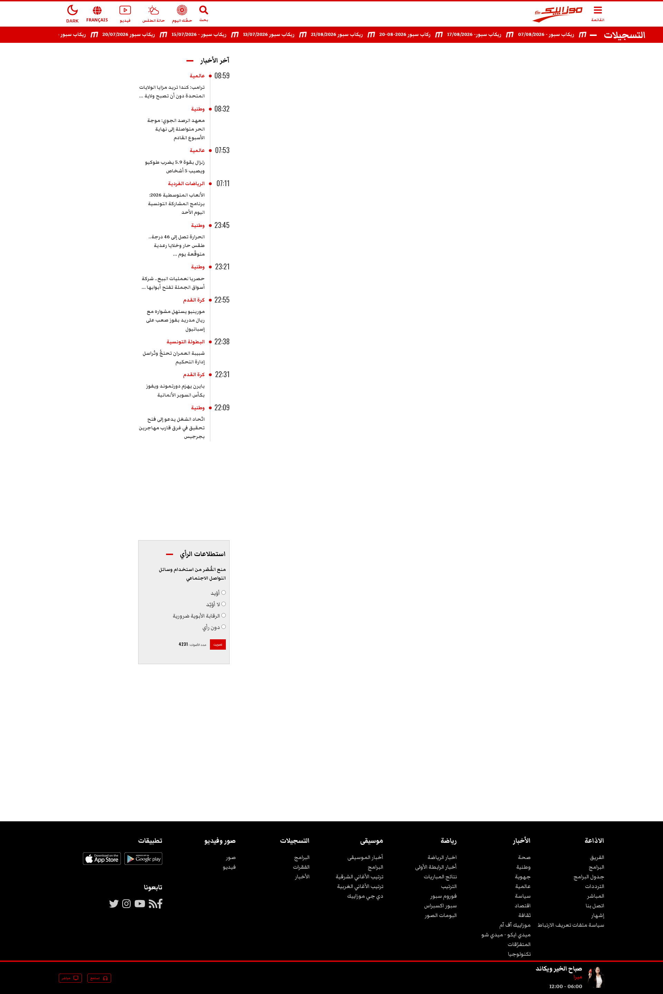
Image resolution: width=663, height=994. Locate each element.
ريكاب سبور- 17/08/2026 (486, 34)
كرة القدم (194, 300)
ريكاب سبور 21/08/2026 (349, 34)
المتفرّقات (519, 944)
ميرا (578, 977)
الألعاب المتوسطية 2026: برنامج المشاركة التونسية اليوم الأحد (176, 203)
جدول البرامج (589, 876)
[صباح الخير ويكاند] (596, 986)
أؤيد (215, 593)
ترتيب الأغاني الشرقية (359, 876)
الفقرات (301, 867)
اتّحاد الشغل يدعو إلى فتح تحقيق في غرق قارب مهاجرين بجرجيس (172, 427)
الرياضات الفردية (186, 184)
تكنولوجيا (519, 954)
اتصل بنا (595, 905)
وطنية (198, 109)
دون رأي (211, 627)
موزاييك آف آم (515, 925)
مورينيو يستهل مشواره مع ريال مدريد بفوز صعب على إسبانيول (175, 320)
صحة (524, 857)
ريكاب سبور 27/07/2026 (72, 34)
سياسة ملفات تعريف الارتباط (571, 925)
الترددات (594, 886)
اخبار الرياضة (442, 857)
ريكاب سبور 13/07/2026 (280, 34)
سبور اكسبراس (440, 905)
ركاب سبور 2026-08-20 (416, 34)
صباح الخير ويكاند (559, 968)
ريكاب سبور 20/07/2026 (140, 34)
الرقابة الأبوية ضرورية (196, 616)
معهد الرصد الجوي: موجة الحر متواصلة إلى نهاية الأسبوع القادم (176, 129)
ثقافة (524, 915)
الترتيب (449, 886)
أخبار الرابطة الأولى (436, 867)
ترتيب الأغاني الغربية (360, 886)
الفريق (597, 857)
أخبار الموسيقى (365, 857)
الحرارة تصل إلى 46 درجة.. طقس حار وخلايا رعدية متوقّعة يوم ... (176, 245)
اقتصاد (523, 905)
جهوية (523, 876)
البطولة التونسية (185, 342)
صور (231, 857)
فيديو (229, 867)
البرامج (596, 867)
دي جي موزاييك (365, 896)
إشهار (597, 915)
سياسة (523, 896)
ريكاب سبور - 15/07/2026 (210, 34)
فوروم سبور (443, 896)
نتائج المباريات (440, 876)
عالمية (197, 76)
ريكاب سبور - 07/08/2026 (558, 34)
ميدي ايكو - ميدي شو (506, 934)
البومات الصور (441, 915)
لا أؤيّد (213, 604)
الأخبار (302, 876)
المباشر (595, 896)
